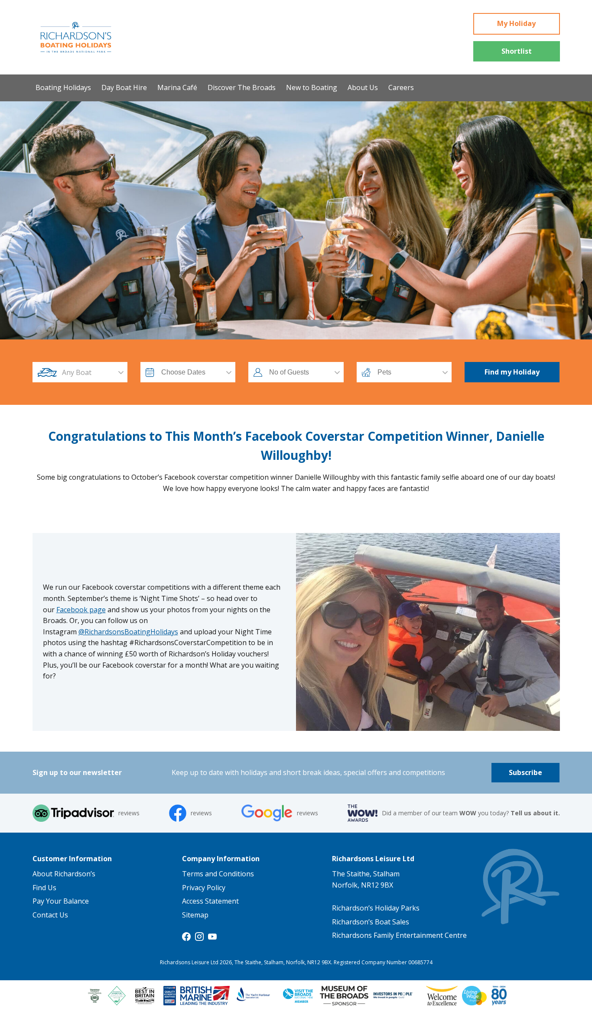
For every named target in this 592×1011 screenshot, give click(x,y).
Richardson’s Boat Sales (370, 922)
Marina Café (177, 87)
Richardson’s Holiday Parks (376, 908)
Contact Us (50, 915)
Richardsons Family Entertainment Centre (399, 935)
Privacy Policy (203, 887)
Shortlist (516, 51)
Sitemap (195, 915)
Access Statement (210, 901)
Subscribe (525, 772)
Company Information (221, 858)
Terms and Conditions (218, 874)
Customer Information (72, 858)
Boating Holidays (63, 87)
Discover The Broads (242, 87)
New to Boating (311, 87)
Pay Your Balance (61, 901)
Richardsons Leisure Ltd (373, 858)
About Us (363, 87)
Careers (401, 87)
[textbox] (88, 372)
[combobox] (88, 372)
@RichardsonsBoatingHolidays (128, 631)
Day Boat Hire (124, 87)
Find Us (44, 887)
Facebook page (81, 609)
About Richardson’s (64, 874)
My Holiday (516, 23)
